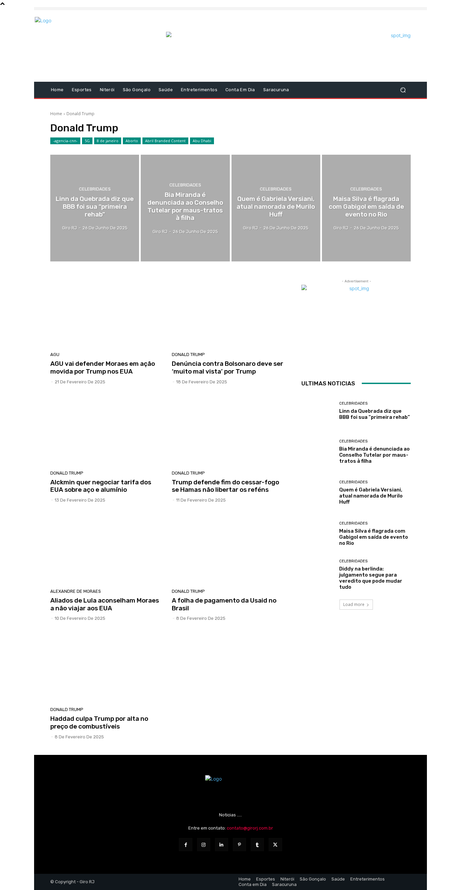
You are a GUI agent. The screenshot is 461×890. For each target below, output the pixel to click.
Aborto (132, 140)
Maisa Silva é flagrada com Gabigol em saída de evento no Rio (373, 537)
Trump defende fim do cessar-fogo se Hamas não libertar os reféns (225, 486)
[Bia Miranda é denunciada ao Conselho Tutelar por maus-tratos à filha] (185, 208)
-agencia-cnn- (65, 140)
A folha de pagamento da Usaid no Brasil (224, 604)
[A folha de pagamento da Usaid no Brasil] (228, 548)
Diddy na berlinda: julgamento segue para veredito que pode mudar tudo (370, 578)
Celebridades (95, 189)
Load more (353, 604)
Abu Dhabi (202, 140)
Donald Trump (188, 354)
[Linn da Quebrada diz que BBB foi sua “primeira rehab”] (94, 208)
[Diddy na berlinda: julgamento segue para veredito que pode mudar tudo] (317, 574)
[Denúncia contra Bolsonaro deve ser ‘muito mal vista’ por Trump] (228, 312)
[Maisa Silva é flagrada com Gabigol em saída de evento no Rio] (366, 208)
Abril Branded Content (165, 140)
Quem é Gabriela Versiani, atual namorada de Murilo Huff (371, 496)
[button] (403, 90)
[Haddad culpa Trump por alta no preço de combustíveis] (107, 666)
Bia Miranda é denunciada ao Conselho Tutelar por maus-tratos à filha (374, 455)
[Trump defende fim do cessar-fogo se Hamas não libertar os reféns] (228, 430)
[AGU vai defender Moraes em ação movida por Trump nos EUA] (107, 312)
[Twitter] (275, 844)
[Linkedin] (221, 844)
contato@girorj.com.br (250, 828)
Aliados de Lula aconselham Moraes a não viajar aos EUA (104, 604)
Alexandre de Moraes (75, 591)
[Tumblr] (257, 844)
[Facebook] (185, 844)
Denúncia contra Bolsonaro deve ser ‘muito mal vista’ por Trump (227, 367)
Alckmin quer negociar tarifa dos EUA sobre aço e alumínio (100, 486)
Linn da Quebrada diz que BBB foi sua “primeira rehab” (374, 414)
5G (87, 140)
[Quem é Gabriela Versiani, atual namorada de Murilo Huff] (276, 208)
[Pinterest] (239, 844)
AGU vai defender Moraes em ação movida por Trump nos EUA (102, 367)
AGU (54, 354)
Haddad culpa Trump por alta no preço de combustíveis (99, 722)
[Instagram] (203, 844)
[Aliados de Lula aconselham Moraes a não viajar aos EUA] (107, 548)
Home (56, 114)
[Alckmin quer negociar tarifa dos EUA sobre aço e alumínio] (107, 430)
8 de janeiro (107, 140)
